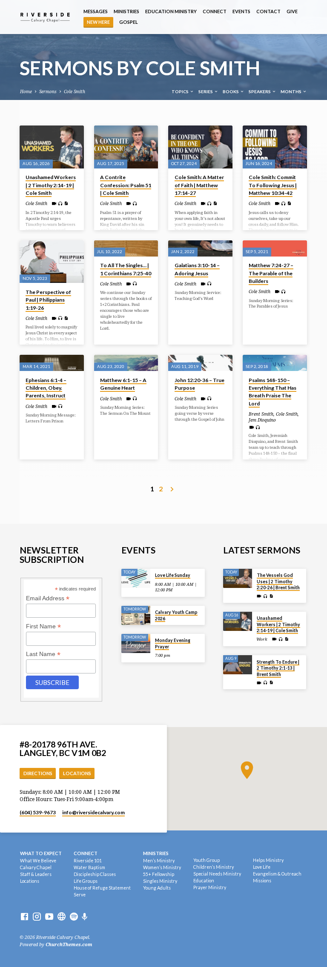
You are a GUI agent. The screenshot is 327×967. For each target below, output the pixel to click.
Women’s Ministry (162, 867)
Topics (180, 91)
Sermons (48, 91)
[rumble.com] (61, 917)
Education (203, 880)
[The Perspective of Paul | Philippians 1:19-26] (52, 261)
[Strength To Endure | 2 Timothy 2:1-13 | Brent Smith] (237, 665)
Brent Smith (261, 413)
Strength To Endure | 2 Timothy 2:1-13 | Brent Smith (278, 668)
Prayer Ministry (209, 887)
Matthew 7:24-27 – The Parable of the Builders (271, 273)
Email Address (47, 598)
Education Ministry (171, 11)
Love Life (261, 867)
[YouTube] (49, 917)
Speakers (260, 91)
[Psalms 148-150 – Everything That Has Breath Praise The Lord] (275, 363)
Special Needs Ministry (217, 873)
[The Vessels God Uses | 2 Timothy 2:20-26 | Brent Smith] (237, 578)
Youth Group (206, 860)
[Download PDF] (66, 203)
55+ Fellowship (158, 874)
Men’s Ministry (159, 860)
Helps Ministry (268, 860)
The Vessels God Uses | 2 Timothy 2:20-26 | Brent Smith (278, 581)
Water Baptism (89, 867)
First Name (43, 626)
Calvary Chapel (36, 867)
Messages (95, 11)
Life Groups (86, 881)
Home (26, 91)
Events (241, 11)
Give (292, 11)
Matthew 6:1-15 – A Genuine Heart (123, 384)
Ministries (126, 11)
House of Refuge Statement (102, 887)
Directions (37, 773)
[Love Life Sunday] (136, 578)
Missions (262, 880)
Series (206, 91)
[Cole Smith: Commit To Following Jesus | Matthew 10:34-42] (275, 147)
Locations (77, 773)
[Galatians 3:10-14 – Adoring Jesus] (200, 248)
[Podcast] (84, 917)
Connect (215, 11)
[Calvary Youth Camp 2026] (136, 615)
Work (261, 639)
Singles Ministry (160, 881)
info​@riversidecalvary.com (93, 812)
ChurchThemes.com (69, 944)
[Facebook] (24, 917)
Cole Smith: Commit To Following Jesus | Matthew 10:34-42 (273, 185)
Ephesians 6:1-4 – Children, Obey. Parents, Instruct (46, 388)
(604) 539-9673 (38, 812)
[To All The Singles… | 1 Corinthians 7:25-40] (126, 248)
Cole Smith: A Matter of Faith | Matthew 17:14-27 (199, 185)
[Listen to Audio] (60, 204)
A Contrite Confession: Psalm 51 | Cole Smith (125, 185)
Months (291, 91)
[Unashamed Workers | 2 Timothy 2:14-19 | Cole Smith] (52, 147)
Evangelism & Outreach (277, 873)
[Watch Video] (54, 203)
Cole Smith (74, 91)
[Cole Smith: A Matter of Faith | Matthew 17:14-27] (200, 147)
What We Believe (38, 860)
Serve (80, 894)
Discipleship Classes (95, 874)
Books (231, 91)
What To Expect (41, 853)
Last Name (43, 654)
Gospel (128, 22)
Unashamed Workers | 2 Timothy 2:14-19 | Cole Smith (51, 185)
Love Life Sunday (172, 575)
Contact (268, 11)
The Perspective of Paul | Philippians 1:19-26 (48, 300)
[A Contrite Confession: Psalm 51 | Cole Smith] (126, 147)
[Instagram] (37, 917)
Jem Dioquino (262, 419)
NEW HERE (98, 22)
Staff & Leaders (36, 874)
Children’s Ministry (213, 867)
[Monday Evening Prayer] (136, 643)
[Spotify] (74, 917)
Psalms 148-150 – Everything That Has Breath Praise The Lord (272, 392)
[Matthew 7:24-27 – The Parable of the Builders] (275, 248)
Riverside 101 (88, 860)
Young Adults (157, 887)
